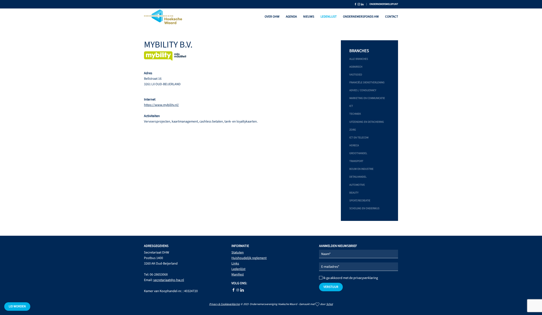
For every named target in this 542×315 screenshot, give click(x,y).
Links (235, 263)
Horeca (354, 145)
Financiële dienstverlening (366, 82)
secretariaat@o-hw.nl (168, 280)
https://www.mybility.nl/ (161, 105)
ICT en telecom (358, 137)
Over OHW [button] (272, 16)
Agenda (291, 16)
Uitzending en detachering (366, 122)
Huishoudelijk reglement (249, 258)
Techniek (355, 114)
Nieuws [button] (308, 16)
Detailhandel (357, 177)
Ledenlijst (329, 16)
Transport (356, 161)
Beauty (353, 193)
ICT (351, 106)
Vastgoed (355, 75)
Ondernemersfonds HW (361, 16)
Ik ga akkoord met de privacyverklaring (350, 278)
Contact (391, 16)
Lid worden (17, 306)
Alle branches (358, 59)
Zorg (352, 130)
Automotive (357, 185)
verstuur (331, 287)
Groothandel (358, 153)
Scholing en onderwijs (364, 208)
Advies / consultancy (362, 90)
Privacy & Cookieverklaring (224, 304)
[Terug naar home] (163, 16)
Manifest (237, 274)
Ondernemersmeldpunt (383, 4)
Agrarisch (355, 67)
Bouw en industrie (361, 169)
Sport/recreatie (359, 200)
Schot (329, 304)
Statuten (237, 252)
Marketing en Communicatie (367, 98)
